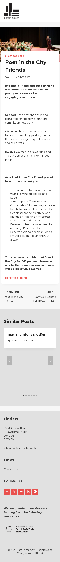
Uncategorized (14, 56)
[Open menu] (53, 11)
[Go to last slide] (9, 360)
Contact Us (11, 469)
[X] (14, 492)
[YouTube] (35, 492)
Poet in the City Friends (13, 296)
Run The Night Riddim (26, 335)
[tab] (23, 395)
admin (11, 77)
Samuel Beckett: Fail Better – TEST (44, 296)
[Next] (50, 360)
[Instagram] (21, 492)
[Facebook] (7, 492)
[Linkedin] (28, 492)
